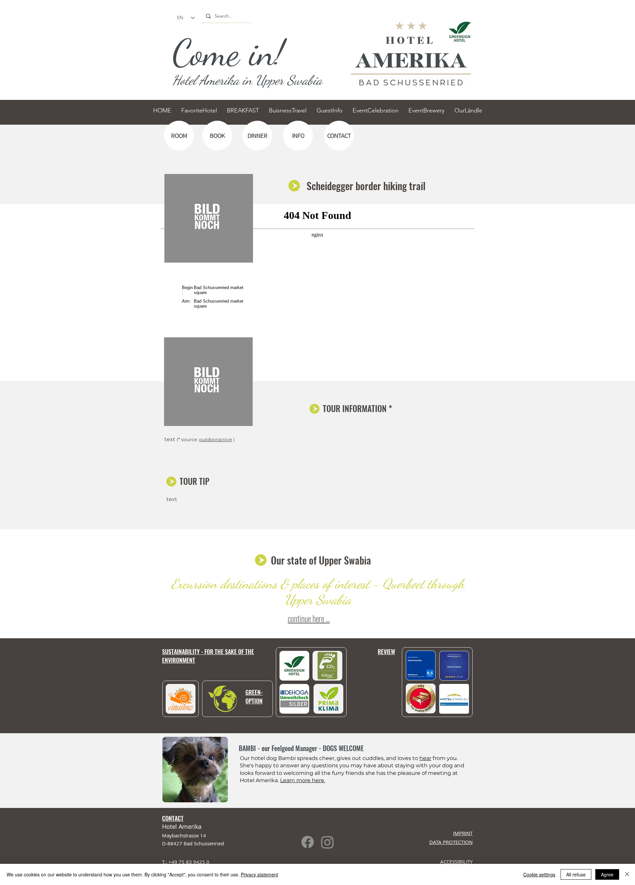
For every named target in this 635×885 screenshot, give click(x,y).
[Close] (627, 874)
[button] (454, 699)
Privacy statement (259, 874)
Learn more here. (302, 780)
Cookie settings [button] (539, 874)
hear (425, 758)
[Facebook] (307, 842)
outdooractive (215, 439)
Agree (607, 874)
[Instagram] (327, 842)
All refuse (576, 874)
